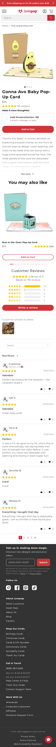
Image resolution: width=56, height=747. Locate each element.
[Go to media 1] (25, 87)
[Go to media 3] (29, 87)
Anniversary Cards (16, 646)
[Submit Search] (51, 18)
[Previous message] (3, 3)
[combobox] (28, 18)
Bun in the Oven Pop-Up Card (19, 242)
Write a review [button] (28, 307)
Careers (10, 621)
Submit (43, 562)
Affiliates (11, 711)
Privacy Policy (35, 574)
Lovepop (25, 732)
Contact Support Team (19, 689)
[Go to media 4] (31, 87)
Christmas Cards (15, 638)
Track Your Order (15, 685)
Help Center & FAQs (17, 680)
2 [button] (24, 537)
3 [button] (28, 537)
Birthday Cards (14, 634)
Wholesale (12, 702)
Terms (22, 574)
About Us (11, 612)
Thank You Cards (15, 655)
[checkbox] (28, 118)
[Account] (44, 11)
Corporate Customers (18, 706)
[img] (9, 371)
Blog (8, 616)
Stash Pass (12, 608)
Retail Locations (15, 603)
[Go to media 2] (27, 87)
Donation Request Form (19, 715)
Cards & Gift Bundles (17, 642)
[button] (4, 11)
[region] (28, 405)
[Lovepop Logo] (28, 11)
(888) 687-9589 (14, 668)
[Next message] (53, 3)
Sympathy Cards (15, 651)
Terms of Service (28, 740)
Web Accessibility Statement (28, 744)
